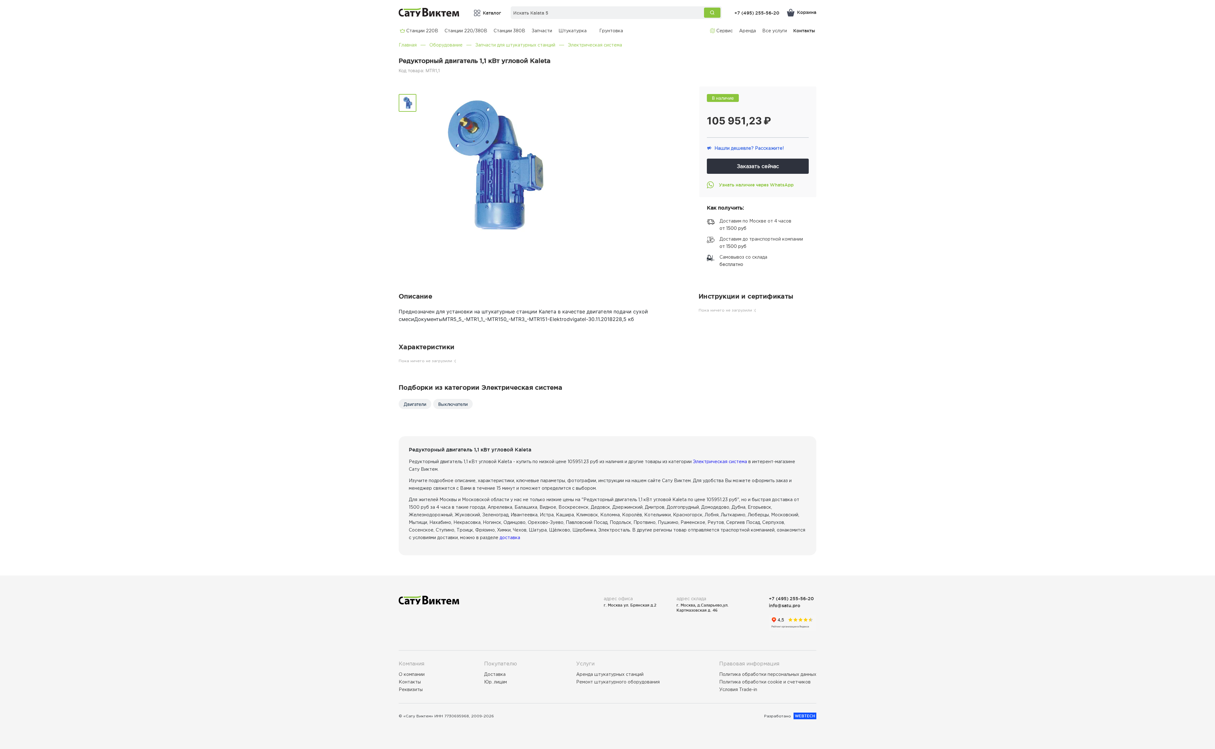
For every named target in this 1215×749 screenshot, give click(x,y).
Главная (408, 44)
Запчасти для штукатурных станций (515, 44)
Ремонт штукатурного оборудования (618, 681)
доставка (510, 537)
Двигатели (415, 404)
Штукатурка (572, 30)
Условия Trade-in (738, 689)
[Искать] (712, 13)
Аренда (747, 30)
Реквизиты (411, 689)
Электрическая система (595, 44)
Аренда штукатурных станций (610, 674)
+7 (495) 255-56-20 (756, 12)
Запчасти (542, 30)
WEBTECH (805, 716)
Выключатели (453, 404)
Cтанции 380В (509, 30)
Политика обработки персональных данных (767, 674)
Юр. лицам (495, 681)
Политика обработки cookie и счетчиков (765, 681)
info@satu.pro (784, 605)
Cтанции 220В (422, 30)
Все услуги (774, 30)
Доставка (495, 674)
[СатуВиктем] (429, 12)
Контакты (804, 30)
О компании (412, 674)
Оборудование (446, 44)
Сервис (724, 30)
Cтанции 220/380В (466, 30)
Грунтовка (611, 30)
